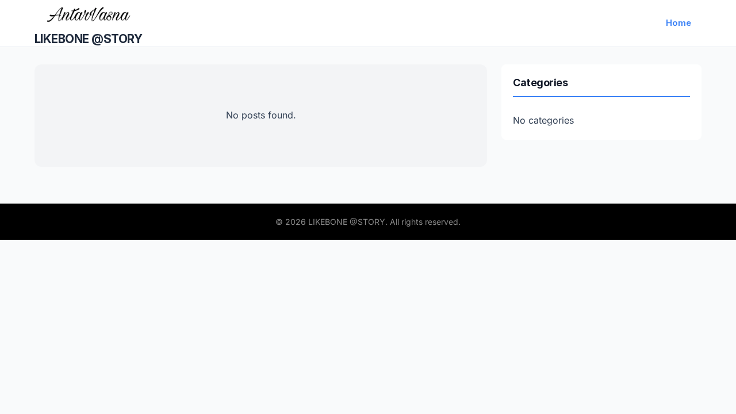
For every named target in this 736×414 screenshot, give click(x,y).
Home (678, 22)
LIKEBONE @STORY (88, 39)
